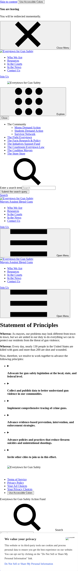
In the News (14, 67)
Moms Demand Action (28, 127)
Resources (13, 60)
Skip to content (8, 1)
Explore (60, 114)
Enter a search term (11, 187)
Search (4, 195)
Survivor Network (25, 134)
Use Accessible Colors (31, 2)
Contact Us (13, 70)
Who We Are (14, 57)
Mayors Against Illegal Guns (16, 201)
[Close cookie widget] (70, 538)
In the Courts (14, 63)
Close (4, 118)
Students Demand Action (29, 130)
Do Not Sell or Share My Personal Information (29, 564)
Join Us (4, 76)
